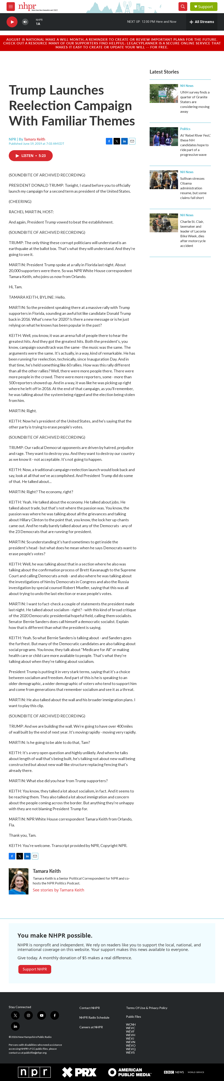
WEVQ (131, 1049)
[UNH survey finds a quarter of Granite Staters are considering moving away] (164, 93)
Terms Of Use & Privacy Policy (146, 1008)
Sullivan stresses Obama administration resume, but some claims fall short (193, 188)
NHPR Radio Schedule (94, 1017)
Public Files (133, 1016)
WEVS (130, 1052)
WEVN (130, 1042)
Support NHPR (35, 969)
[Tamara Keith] (18, 881)
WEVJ (130, 1038)
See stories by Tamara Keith (58, 890)
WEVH (130, 1035)
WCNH (131, 1024)
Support (205, 6)
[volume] (25, 22)
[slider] (32, 21)
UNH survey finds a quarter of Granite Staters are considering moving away (195, 101)
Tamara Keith (34, 139)
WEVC (130, 1028)
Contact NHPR (89, 1008)
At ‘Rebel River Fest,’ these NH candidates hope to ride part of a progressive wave (195, 145)
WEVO (131, 1045)
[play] (12, 22)
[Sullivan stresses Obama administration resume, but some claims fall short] (164, 179)
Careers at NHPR (91, 1027)
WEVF (130, 1031)
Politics (185, 129)
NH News (186, 85)
